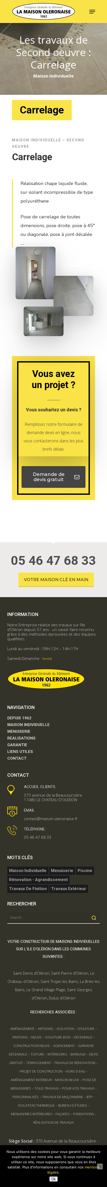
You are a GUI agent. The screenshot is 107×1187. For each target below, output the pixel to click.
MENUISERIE (18, 731)
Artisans (45, 1028)
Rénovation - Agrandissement (38, 879)
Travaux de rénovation (74, 1062)
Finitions (20, 1037)
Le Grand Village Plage (45, 989)
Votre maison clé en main (56, 579)
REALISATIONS (21, 738)
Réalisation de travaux (53, 1122)
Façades (63, 1114)
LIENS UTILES (20, 751)
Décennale (83, 1037)
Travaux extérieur (68, 888)
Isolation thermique (36, 1105)
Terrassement (38, 1062)
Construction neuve (31, 1045)
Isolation (65, 1028)
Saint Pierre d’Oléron (69, 973)
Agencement (64, 1045)
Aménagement (22, 1028)
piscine (85, 870)
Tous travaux (47, 1088)
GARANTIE (17, 745)
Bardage (78, 1054)
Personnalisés (25, 1096)
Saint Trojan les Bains (59, 981)
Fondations (83, 1114)
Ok (53, 1179)
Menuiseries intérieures (31, 1114)
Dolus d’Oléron (62, 997)
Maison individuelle (27, 870)
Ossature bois (58, 1037)
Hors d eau (75, 1071)
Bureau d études (72, 1105)
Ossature (86, 1028)
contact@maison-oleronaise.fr (51, 818)
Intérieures (57, 1054)
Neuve (36, 1037)
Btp (89, 1096)
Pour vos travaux (78, 1088)
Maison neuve (67, 1079)
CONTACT (16, 758)
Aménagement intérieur (31, 1079)
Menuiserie (62, 870)
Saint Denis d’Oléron (31, 973)
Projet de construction (41, 1071)
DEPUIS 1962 (19, 718)
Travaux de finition (28, 888)
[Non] (100, 1166)
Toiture (37, 1054)
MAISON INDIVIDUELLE (28, 724)
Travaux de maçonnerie (62, 1096)
